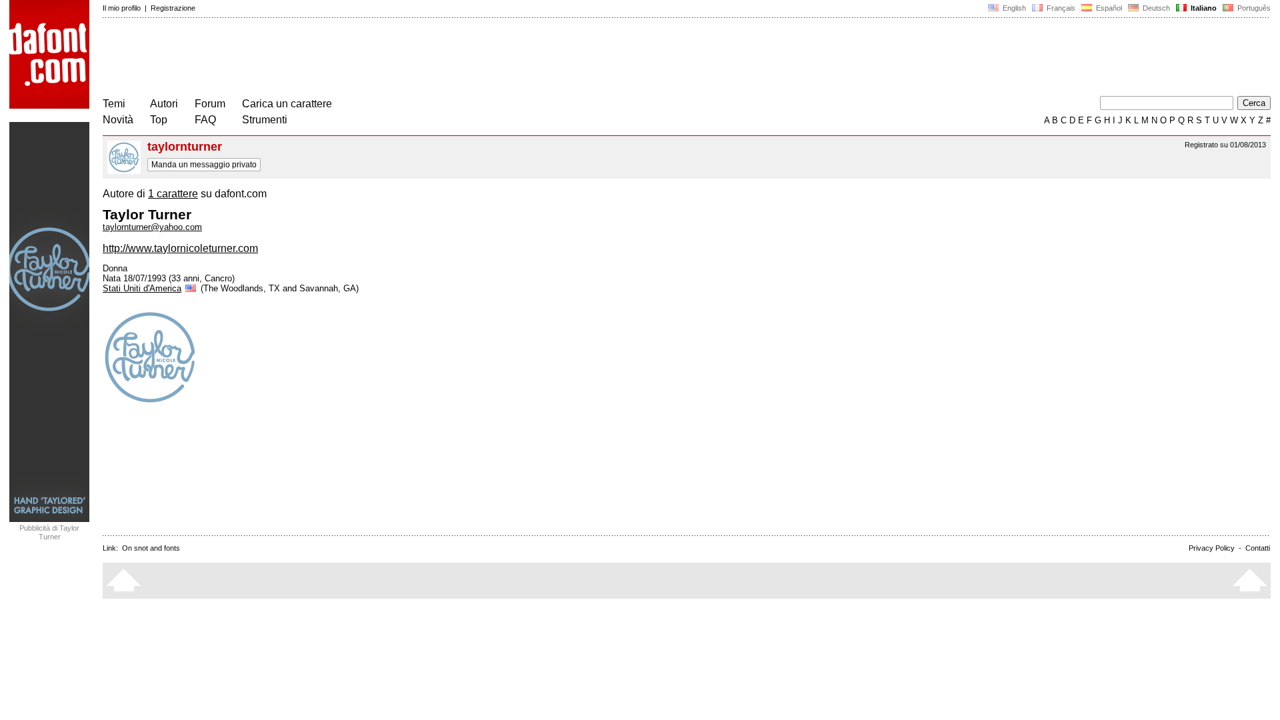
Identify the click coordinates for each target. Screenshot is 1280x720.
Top (158, 119)
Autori (164, 103)
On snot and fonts (151, 548)
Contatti (1257, 548)
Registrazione (173, 8)
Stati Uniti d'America (142, 288)
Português (1252, 8)
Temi (114, 103)
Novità (118, 119)
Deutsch (1155, 8)
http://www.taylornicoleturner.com (180, 248)
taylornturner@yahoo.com (152, 227)
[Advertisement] (345, 59)
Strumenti (264, 119)
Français (1060, 8)
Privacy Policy (1212, 548)
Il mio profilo (122, 8)
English (1013, 8)
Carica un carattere (287, 103)
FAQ (205, 119)
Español (1108, 8)
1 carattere (173, 193)
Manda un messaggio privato (204, 164)
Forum (210, 103)
